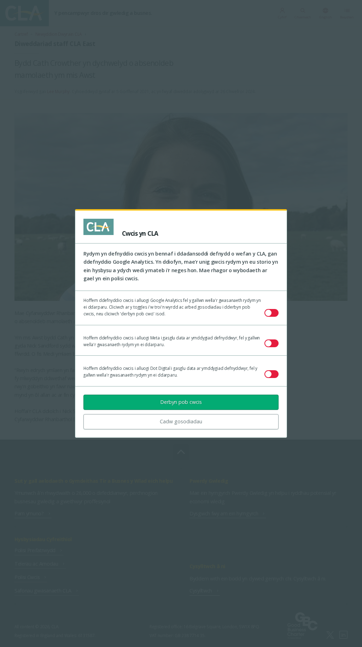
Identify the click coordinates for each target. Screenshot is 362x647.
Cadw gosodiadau (181, 421)
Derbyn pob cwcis (181, 402)
